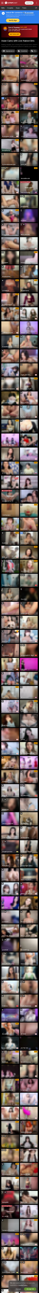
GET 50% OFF (14, 34)
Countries (24, 51)
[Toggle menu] (2, 3)
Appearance (10, 51)
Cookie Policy (22, 1285)
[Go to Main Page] (12, 3)
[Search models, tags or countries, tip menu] (36, 8)
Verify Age (13, 20)
